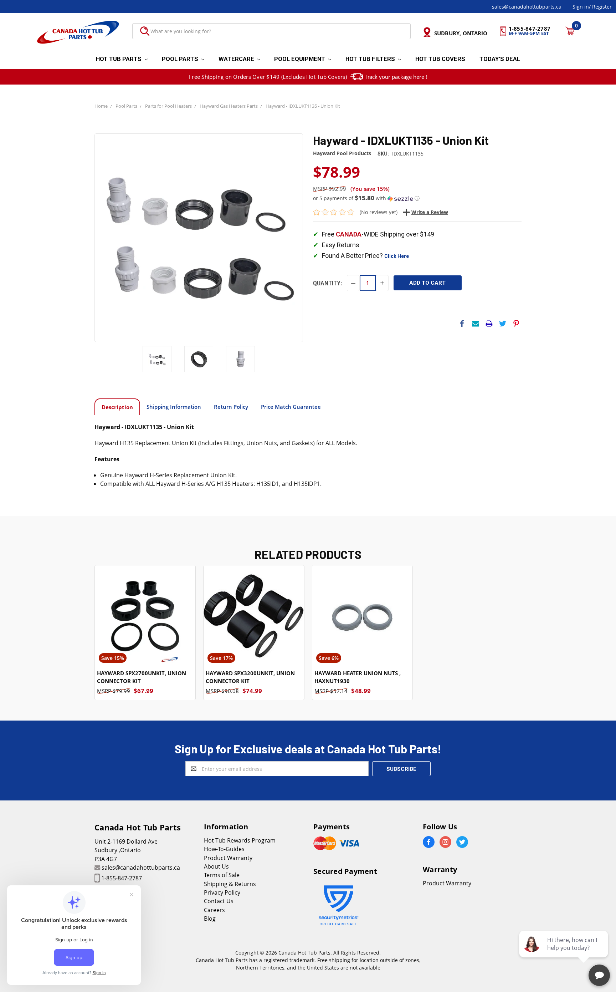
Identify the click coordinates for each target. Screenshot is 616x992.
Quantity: (327, 283)
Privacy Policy (222, 892)
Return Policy (231, 406)
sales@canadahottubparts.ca (526, 6)
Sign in (581, 6)
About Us (216, 866)
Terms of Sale (222, 875)
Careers (214, 910)
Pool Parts (181, 58)
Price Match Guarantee (291, 406)
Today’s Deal (499, 58)
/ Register (600, 6)
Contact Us (218, 901)
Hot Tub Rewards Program (240, 840)
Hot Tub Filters (370, 58)
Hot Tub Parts (119, 58)
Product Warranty (228, 858)
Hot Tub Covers (440, 58)
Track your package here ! (396, 76)
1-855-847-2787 (121, 878)
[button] (417, 198)
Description (117, 407)
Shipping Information (174, 406)
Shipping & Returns (230, 884)
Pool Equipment (300, 58)
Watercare (237, 58)
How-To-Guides (224, 849)
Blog (210, 918)
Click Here (396, 256)
